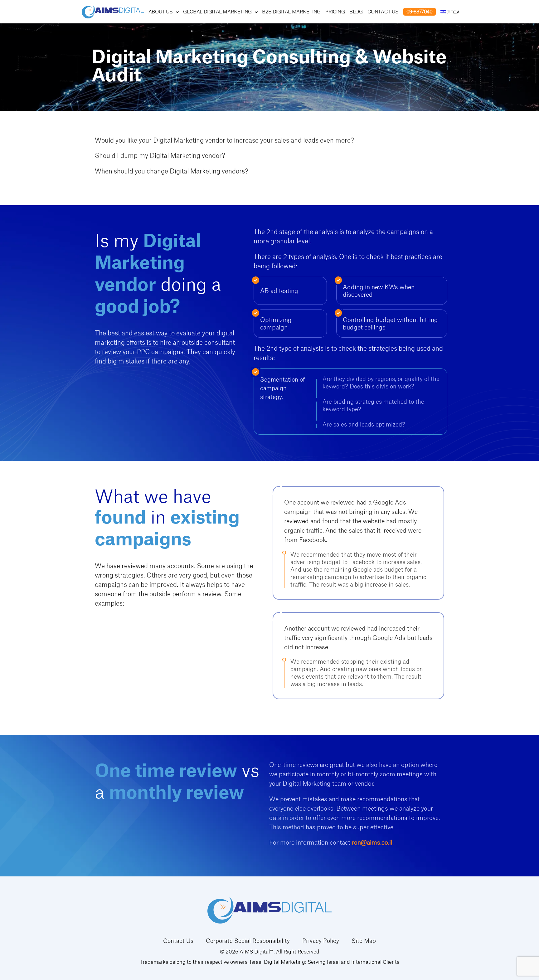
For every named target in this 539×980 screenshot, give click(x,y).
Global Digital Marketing (217, 11)
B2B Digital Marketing (291, 11)
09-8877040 (419, 11)
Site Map (364, 940)
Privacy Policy (320, 940)
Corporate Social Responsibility (248, 940)
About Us (160, 11)
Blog (355, 11)
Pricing (335, 11)
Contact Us (383, 11)
